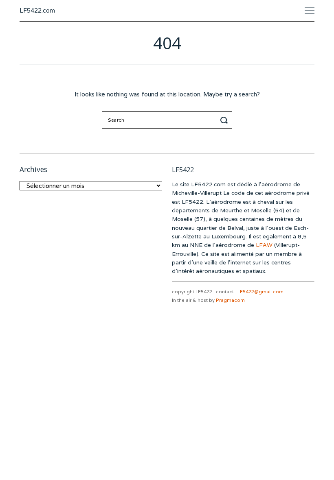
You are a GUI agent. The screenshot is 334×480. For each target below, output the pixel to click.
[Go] (225, 120)
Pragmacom (230, 300)
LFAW (264, 245)
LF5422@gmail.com (260, 292)
